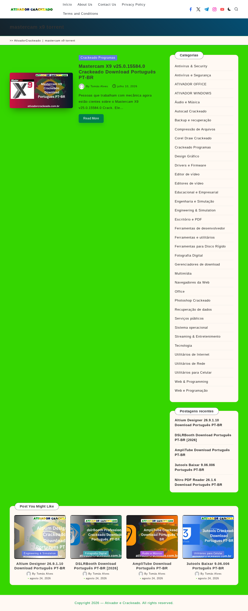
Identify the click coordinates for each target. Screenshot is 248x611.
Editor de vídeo (187, 174)
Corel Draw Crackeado (193, 138)
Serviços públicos (189, 318)
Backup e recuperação (193, 120)
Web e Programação (191, 390)
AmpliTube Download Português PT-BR (202, 452)
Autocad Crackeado (191, 111)
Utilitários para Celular (193, 372)
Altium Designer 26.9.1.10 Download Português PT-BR (198, 422)
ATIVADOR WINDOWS (193, 93)
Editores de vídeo (189, 183)
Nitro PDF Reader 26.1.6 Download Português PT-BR (198, 482)
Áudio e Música (187, 102)
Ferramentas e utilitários (195, 237)
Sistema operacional (191, 327)
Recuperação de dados (193, 309)
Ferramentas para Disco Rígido (200, 246)
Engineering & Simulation (195, 210)
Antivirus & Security (191, 66)
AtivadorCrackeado (27, 40)
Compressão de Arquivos (195, 129)
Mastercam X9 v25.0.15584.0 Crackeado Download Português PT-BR (117, 72)
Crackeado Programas (98, 57)
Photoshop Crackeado (192, 300)
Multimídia (183, 273)
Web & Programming (191, 381)
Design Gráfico (187, 156)
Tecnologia (183, 345)
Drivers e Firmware (190, 165)
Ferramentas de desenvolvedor (200, 228)
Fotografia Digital (189, 255)
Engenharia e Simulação (194, 201)
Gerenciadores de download (197, 264)
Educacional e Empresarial (196, 192)
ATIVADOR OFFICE (191, 84)
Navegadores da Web (192, 282)
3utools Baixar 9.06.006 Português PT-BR (195, 467)
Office (180, 291)
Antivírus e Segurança (193, 75)
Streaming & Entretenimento (197, 336)
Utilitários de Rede (190, 363)
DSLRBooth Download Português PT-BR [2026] (203, 437)
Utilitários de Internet (192, 354)
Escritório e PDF (188, 219)
